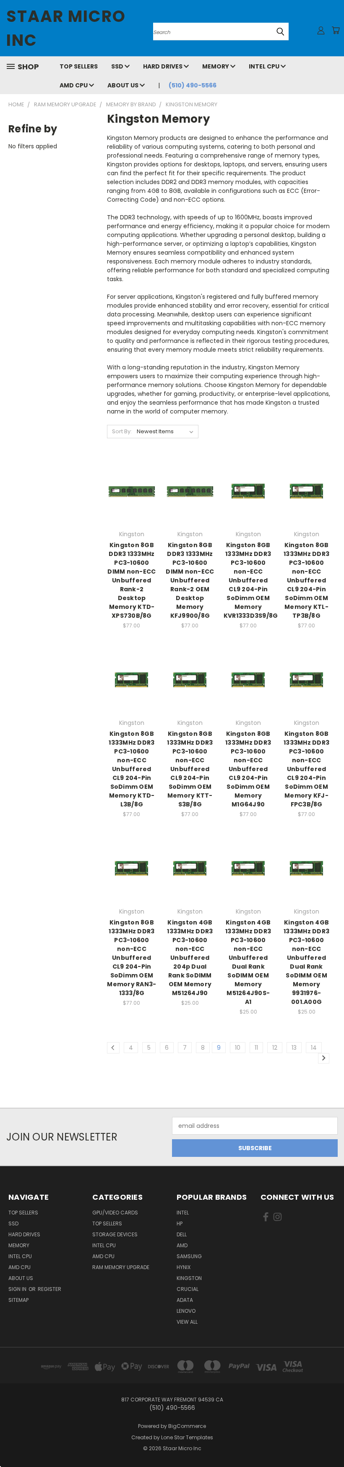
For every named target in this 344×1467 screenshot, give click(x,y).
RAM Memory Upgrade (120, 1267)
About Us (123, 85)
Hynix (183, 1267)
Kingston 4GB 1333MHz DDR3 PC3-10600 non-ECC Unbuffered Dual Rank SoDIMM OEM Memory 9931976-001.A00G (306, 962)
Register (49, 1289)
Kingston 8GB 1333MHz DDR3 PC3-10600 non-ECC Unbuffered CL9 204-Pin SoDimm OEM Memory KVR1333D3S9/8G (251, 580)
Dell (182, 1234)
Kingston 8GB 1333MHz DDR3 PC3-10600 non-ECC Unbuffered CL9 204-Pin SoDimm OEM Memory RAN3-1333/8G (131, 957)
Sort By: (122, 431)
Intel (183, 1212)
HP (179, 1223)
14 (314, 1047)
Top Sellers (79, 66)
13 (294, 1047)
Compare (129, 490)
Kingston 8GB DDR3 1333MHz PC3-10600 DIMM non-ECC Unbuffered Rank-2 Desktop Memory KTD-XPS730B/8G (131, 580)
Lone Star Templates (187, 1437)
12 (274, 1047)
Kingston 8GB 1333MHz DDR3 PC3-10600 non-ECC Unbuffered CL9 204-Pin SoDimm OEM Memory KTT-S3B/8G (190, 769)
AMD (182, 1245)
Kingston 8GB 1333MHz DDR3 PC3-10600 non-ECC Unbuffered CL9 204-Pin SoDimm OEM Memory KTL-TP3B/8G (306, 580)
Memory (216, 66)
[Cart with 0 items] (335, 30)
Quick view (131, 474)
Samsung (189, 1256)
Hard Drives (163, 66)
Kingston (189, 1278)
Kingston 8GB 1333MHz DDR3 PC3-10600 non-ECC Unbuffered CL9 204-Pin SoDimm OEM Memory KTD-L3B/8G (131, 769)
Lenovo (186, 1310)
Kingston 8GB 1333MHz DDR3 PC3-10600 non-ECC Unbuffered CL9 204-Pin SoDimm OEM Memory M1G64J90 (248, 769)
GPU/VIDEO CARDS (115, 1212)
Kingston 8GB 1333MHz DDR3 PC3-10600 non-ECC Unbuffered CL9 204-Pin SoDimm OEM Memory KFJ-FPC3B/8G (306, 769)
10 (237, 1047)
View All (187, 1321)
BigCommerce (187, 1426)
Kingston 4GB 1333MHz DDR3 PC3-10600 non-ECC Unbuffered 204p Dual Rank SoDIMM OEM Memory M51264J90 (190, 957)
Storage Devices (115, 1234)
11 (256, 1047)
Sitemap (18, 1300)
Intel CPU (265, 66)
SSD (118, 66)
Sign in (18, 1289)
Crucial (187, 1289)
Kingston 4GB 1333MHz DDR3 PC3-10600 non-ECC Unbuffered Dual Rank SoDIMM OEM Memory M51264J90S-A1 (248, 962)
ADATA (185, 1300)
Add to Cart (131, 506)
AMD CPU (74, 85)
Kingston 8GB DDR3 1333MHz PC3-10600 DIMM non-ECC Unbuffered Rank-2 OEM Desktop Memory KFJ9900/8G (190, 580)
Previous (331, 1440)
